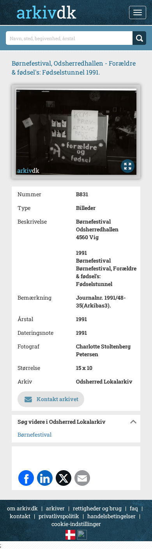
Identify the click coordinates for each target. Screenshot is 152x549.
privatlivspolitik (59, 516)
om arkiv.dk (22, 508)
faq (134, 508)
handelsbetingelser (111, 516)
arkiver (55, 508)
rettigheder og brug (97, 508)
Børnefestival (34, 434)
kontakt (20, 516)
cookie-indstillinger (76, 524)
